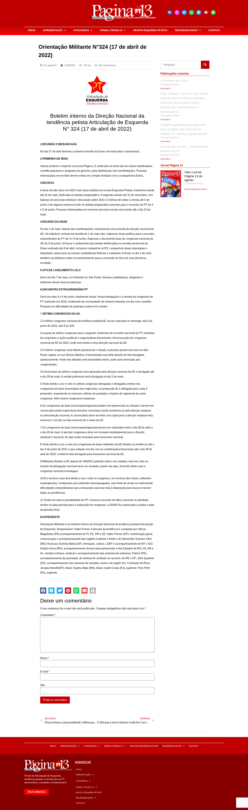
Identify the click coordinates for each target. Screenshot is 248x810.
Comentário (48, 615)
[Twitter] (184, 12)
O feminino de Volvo (174, 80)
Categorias (81, 30)
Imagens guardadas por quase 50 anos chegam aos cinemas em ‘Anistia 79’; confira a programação (183, 129)
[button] (43, 591)
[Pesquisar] (205, 65)
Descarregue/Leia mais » (196, 189)
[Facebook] (169, 12)
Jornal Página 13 (111, 30)
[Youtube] (206, 12)
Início (31, 30)
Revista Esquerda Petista (150, 30)
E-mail (45, 671)
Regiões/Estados (186, 30)
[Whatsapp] (191, 12)
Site (42, 685)
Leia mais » (165, 88)
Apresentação (52, 30)
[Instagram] (177, 12)
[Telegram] (198, 12)
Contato (214, 30)
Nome (44, 658)
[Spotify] (213, 12)
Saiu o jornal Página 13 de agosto (193, 176)
